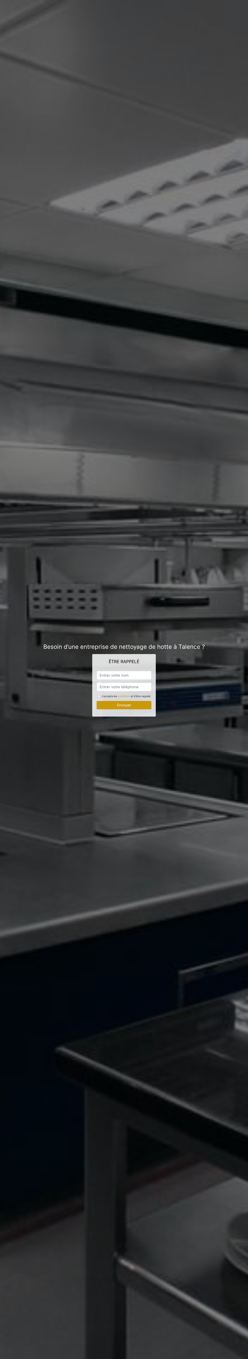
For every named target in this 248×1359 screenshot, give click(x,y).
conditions (124, 696)
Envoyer (124, 705)
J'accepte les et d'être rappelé (126, 696)
